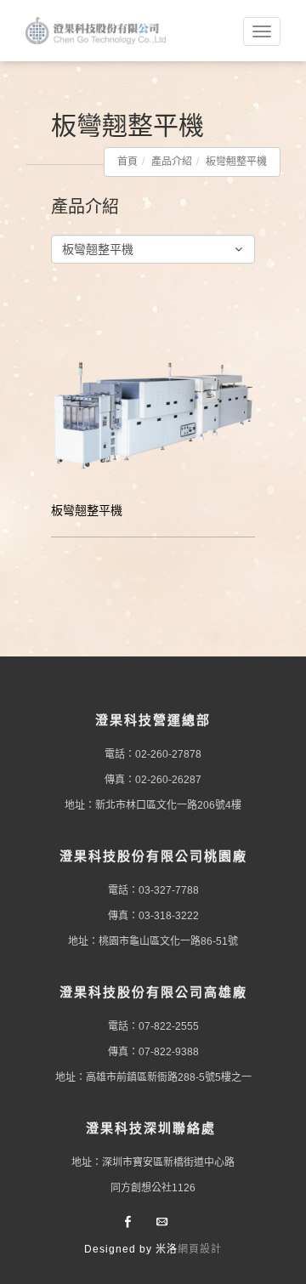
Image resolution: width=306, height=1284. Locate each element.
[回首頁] (98, 30)
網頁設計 (200, 1249)
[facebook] (127, 1223)
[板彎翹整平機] (153, 413)
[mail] (161, 1223)
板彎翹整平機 (236, 162)
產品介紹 (171, 162)
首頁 (127, 162)
